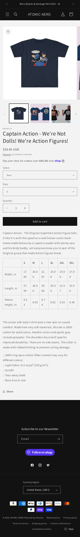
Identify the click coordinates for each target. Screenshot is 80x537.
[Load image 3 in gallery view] (61, 113)
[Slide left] (4, 114)
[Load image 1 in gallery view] (18, 113)
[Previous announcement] (7, 4)
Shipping (7, 154)
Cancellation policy (41, 529)
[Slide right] (76, 114)
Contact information (61, 523)
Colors (6, 167)
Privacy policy (70, 517)
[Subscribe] (59, 439)
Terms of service (20, 523)
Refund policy (53, 517)
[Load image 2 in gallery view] (40, 113)
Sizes (5, 184)
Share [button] (10, 391)
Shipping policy (39, 523)
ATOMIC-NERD (17, 517)
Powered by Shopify (33, 517)
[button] (7, 14)
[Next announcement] (73, 4)
